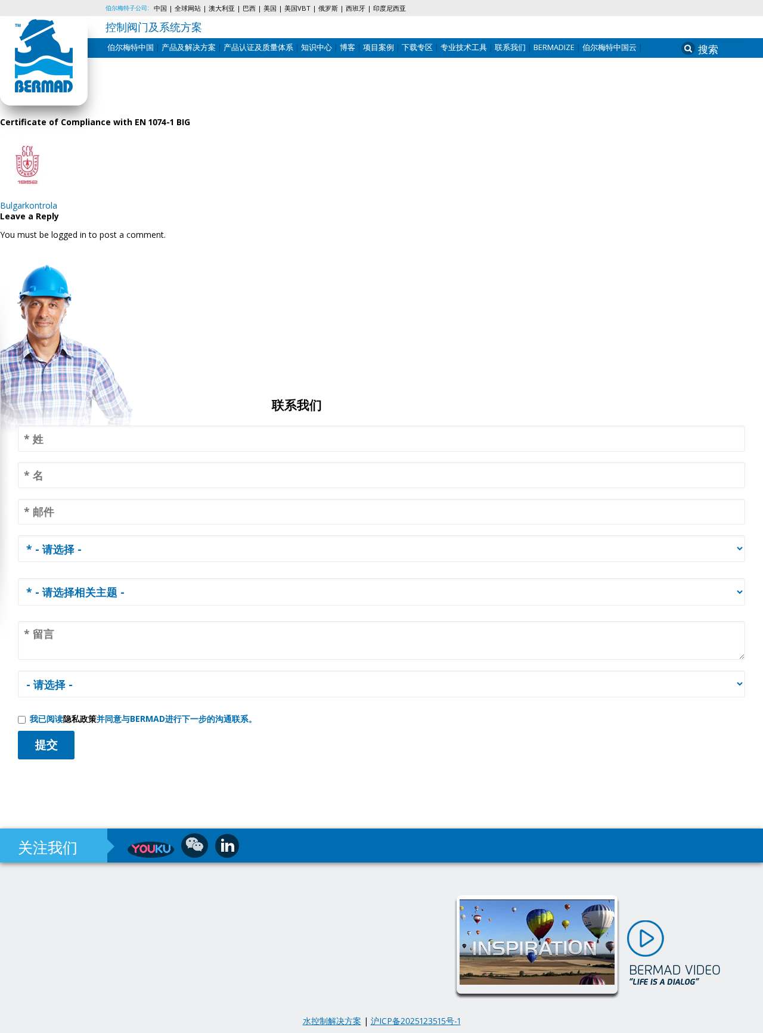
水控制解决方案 (332, 1020)
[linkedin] (227, 846)
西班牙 (355, 8)
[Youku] (151, 850)
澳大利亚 (222, 8)
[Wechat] (194, 845)
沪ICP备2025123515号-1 (416, 1020)
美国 (270, 8)
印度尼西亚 (389, 8)
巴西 (249, 8)
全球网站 (188, 8)
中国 (160, 8)
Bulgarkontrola (28, 205)
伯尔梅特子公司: (127, 8)
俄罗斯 (328, 8)
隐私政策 (80, 718)
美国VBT (297, 8)
